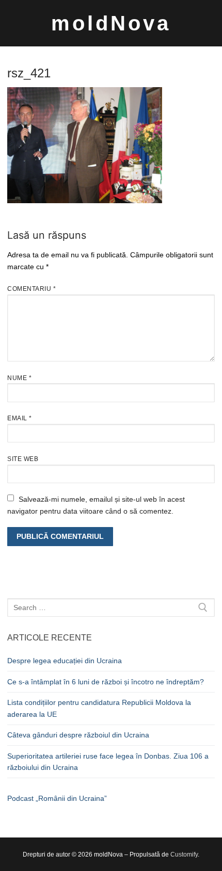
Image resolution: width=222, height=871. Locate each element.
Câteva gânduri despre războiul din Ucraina (78, 735)
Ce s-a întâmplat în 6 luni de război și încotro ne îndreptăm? (105, 682)
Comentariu (31, 288)
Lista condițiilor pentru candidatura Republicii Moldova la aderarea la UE (99, 708)
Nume (19, 378)
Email (19, 418)
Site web (22, 459)
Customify (184, 854)
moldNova (111, 23)
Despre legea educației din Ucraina (64, 660)
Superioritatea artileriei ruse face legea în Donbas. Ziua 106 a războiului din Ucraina (108, 762)
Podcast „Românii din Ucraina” (57, 798)
